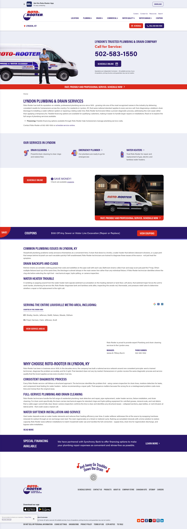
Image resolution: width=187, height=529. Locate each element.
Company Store (128, 489)
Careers (136, 13)
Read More (28, 429)
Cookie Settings (60, 524)
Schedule (137, 25)
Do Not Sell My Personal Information (38, 524)
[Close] (33, 518)
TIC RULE (120, 524)
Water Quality (128, 18)
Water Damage (145, 18)
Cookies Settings (6, 519)
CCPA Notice (110, 524)
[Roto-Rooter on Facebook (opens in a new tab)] (146, 520)
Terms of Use (99, 524)
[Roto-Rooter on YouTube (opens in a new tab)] (142, 520)
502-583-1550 (116, 53)
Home (25, 94)
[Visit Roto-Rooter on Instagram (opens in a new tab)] (162, 304)
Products (107, 489)
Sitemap (152, 489)
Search (160, 13)
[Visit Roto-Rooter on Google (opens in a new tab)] (155, 304)
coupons (70, 182)
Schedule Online (106, 63)
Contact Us (144, 13)
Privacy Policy (86, 524)
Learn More (152, 443)
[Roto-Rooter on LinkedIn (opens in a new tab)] (162, 520)
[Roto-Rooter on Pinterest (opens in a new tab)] (154, 520)
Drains (99, 18)
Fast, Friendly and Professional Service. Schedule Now (93, 87)
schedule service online (65, 125)
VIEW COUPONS (147, 233)
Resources (152, 13)
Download (158, 4)
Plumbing (87, 18)
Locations (75, 18)
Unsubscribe (74, 524)
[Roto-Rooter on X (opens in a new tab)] (150, 520)
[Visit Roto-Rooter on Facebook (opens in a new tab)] (158, 304)
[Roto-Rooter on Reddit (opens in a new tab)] (138, 520)
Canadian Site (141, 489)
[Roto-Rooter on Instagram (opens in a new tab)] (158, 520)
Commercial (112, 18)
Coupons (159, 18)
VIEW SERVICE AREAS (35, 328)
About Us (116, 489)
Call (155, 25)
